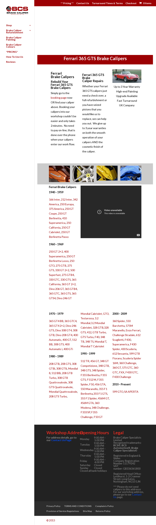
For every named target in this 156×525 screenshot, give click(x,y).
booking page (59, 97)
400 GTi (68, 349)
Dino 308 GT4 (63, 330)
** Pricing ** (67, 3)
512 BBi (56, 373)
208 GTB (54, 363)
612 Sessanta (120, 353)
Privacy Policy (53, 506)
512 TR (85, 361)
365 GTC (54, 293)
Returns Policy (103, 511)
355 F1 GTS (100, 393)
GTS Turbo (87, 337)
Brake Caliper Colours (14, 46)
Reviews (11, 62)
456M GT (103, 398)
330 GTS (65, 279)
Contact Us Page (61, 440)
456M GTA (87, 403)
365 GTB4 (71, 289)
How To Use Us (14, 57)
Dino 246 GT (64, 298)
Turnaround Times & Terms (107, 3)
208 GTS (66, 363)
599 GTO (117, 391)
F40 (97, 337)
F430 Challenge (121, 377)
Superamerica (120, 344)
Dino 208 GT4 (64, 335)
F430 (128, 339)
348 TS (89, 341)
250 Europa (67, 204)
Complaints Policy (104, 506)
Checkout (131, 3)
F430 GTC (131, 372)
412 (89, 332)
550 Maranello (89, 389)
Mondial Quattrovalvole (63, 391)
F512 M (91, 379)
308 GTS (59, 344)
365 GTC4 (70, 321)
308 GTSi (61, 368)
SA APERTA (131, 391)
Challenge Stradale (123, 335)
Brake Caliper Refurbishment (14, 31)
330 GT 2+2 (62, 270)
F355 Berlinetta (90, 375)
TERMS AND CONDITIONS (77, 506)
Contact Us (82, 3)
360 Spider (118, 321)
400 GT (66, 339)
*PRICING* (12, 52)
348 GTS (86, 370)
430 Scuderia (128, 349)
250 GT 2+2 (56, 251)
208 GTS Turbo (58, 396)
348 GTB (103, 365)
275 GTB (61, 265)
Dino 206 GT (56, 289)
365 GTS (65, 293)
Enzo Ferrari (133, 330)
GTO (106, 313)
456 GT (94, 361)
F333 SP (85, 412)
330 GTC (54, 279)
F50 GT (98, 417)
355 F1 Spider (89, 398)
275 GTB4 (68, 275)
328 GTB (98, 327)
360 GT (116, 367)
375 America (56, 208)
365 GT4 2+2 (56, 325)
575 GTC (127, 367)
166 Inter (54, 199)
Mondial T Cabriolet (92, 346)
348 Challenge (100, 407)
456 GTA (100, 384)
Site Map (87, 511)
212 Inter (66, 199)
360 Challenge (127, 363)
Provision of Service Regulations (62, 511)
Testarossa (87, 318)
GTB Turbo (99, 332)
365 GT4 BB (56, 321)
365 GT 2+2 (69, 284)
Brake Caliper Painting (14, 38)
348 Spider (98, 370)
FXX (121, 372)
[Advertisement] (95, 32)
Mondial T (100, 341)
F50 (91, 384)
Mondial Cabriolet (91, 313)
